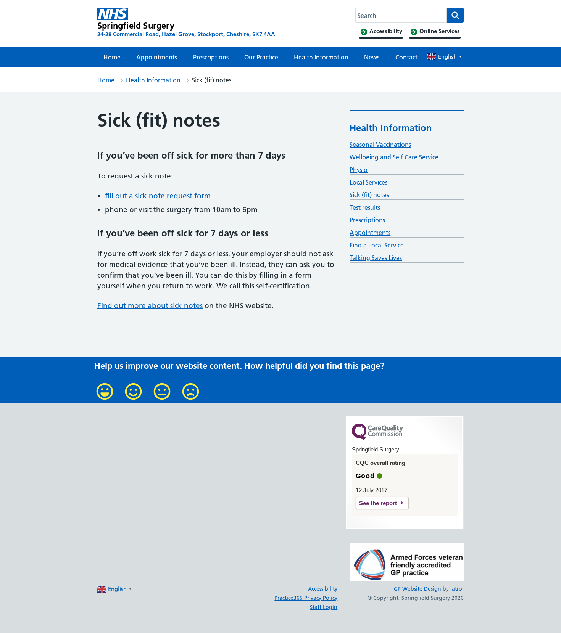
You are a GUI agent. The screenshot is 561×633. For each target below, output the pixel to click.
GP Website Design (417, 588)
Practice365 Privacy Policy (305, 597)
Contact (406, 57)
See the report (378, 503)
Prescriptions (211, 57)
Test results (365, 207)
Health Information (321, 57)
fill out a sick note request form (158, 195)
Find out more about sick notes (150, 305)
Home (112, 57)
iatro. (457, 588)
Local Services (368, 182)
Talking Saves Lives (376, 258)
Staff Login (323, 607)
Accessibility (322, 588)
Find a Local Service (377, 245)
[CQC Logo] (377, 438)
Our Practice (261, 57)
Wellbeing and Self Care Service (394, 157)
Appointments (156, 57)
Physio (359, 170)
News (371, 57)
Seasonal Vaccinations (380, 144)
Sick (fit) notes (369, 195)
